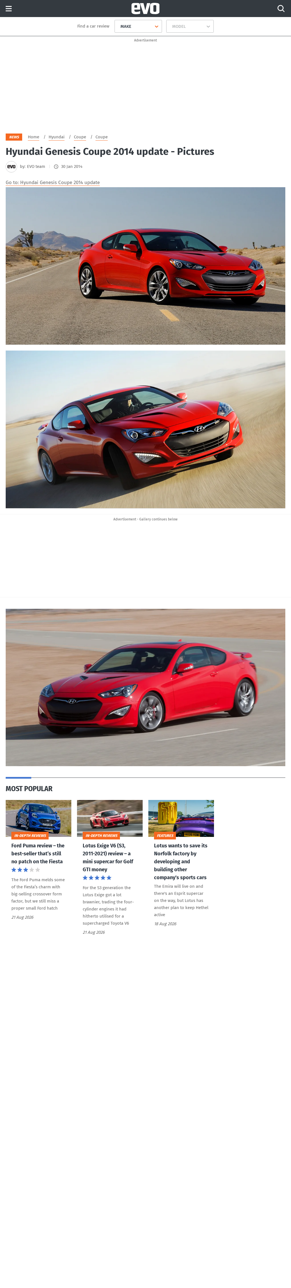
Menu (9, 9)
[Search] (281, 8)
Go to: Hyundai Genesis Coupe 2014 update (53, 183)
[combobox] (118, 26)
